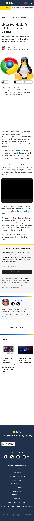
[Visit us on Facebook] (5, 456)
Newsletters (17, 491)
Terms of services (25, 278)
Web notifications (17, 484)
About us (17, 469)
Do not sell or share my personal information (17, 506)
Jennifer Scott (13, 47)
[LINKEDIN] (19, 303)
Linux (25, 165)
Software (13, 17)
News (27, 49)
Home (3, 17)
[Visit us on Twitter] (12, 456)
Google (23, 17)
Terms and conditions (17, 476)
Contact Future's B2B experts (17, 502)
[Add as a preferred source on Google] (8, 444)
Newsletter (29, 82)
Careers (17, 499)
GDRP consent (17, 495)
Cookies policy (17, 487)
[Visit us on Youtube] (18, 456)
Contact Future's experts (17, 465)
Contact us (17, 473)
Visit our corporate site (24, 437)
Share (6, 82)
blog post (16, 151)
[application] (17, 188)
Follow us (18, 82)
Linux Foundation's (12, 87)
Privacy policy (17, 480)
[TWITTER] (13, 303)
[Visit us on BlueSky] (23, 456)
